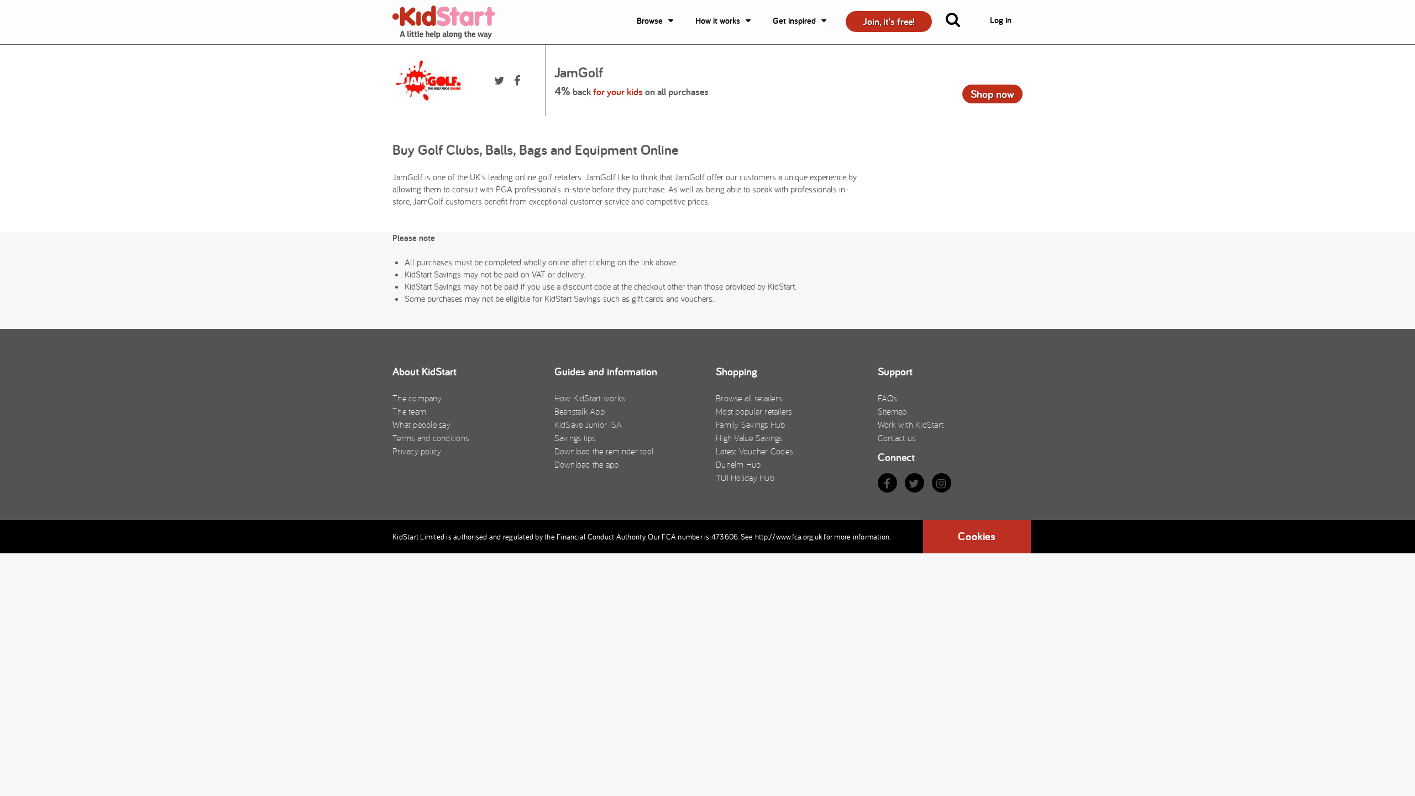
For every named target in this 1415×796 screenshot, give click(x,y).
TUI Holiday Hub (745, 477)
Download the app (586, 464)
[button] (959, 22)
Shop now (992, 94)
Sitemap (892, 411)
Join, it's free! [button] (889, 21)
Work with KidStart (911, 424)
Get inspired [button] (794, 21)
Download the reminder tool (604, 451)
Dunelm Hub (738, 464)
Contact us (897, 437)
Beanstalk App (579, 411)
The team (409, 411)
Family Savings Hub (750, 424)
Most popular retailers (754, 411)
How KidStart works (589, 398)
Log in (1001, 20)
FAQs (887, 398)
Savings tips (575, 437)
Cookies (976, 536)
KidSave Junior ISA (588, 424)
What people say (421, 424)
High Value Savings (749, 437)
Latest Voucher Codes (754, 451)
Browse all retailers (749, 398)
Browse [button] (650, 21)
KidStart (450, 22)
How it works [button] (717, 21)
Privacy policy (417, 451)
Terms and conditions (430, 437)
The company (417, 398)
